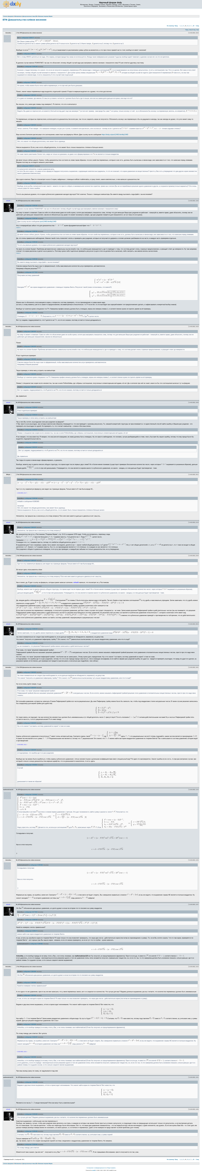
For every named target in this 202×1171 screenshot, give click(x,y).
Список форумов (8, 1163)
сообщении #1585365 (29, 82)
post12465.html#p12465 (48, 221)
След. (197, 25)
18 (193, 25)
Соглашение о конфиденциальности (96, 1167)
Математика (18, 1163)
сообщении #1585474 (31, 931)
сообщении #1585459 (29, 672)
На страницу (170, 25)
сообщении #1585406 (29, 586)
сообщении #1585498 (31, 1082)
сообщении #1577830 (31, 272)
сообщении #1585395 (29, 331)
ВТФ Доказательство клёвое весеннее (24, 19)
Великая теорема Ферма (45, 1163)
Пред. (176, 25)
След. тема (196, 29)
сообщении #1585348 (31, 66)
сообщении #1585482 (36, 865)
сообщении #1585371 (27, 38)
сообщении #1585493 (31, 1037)
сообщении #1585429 (29, 527)
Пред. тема (188, 29)
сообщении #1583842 (31, 312)
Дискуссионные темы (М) (30, 1163)
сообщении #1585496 (29, 971)
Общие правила (111, 1167)
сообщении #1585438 (31, 629)
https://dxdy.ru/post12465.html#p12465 (115, 134)
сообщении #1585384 (31, 205)
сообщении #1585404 (31, 407)
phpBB (94, 1170)
